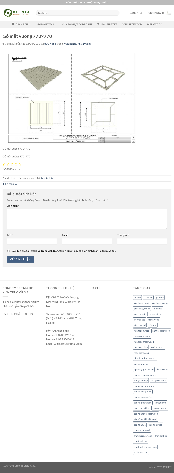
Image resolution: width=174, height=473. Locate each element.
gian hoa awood (141, 303)
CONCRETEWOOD (132, 24)
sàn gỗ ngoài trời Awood (145, 419)
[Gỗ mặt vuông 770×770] (70, 97)
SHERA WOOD (154, 24)
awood (137, 297)
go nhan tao (139, 319)
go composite (140, 314)
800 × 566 (50, 43)
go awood (157, 308)
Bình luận (13, 205)
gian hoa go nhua (142, 308)
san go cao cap (141, 380)
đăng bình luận (47, 178)
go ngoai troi (155, 314)
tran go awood (155, 424)
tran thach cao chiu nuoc (145, 447)
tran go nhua (161, 435)
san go (137, 375)
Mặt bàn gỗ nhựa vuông (77, 43)
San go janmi (160, 402)
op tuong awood (141, 364)
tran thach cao (140, 441)
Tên (10, 235)
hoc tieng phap (141, 347)
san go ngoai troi (141, 408)
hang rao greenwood (144, 341)
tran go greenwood (143, 435)
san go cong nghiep (143, 397)
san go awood (149, 375)
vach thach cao (141, 452)
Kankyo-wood (157, 347)
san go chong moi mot (144, 386)
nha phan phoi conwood (145, 358)
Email (65, 235)
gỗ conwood (140, 325)
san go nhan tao (159, 408)
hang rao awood (141, 330)
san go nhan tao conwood (146, 413)
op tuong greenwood (144, 369)
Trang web (123, 235)
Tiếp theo (10, 183)
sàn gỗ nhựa (140, 424)
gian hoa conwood (160, 303)
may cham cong (141, 353)
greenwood (153, 319)
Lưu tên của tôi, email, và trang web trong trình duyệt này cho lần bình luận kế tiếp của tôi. (64, 250)
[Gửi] (116, 13)
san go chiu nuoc (158, 380)
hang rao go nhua (142, 336)
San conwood (163, 369)
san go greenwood (143, 402)
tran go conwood (142, 430)
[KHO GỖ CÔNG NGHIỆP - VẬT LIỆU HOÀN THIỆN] (17, 13)
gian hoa (160, 297)
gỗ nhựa (152, 325)
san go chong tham (143, 391)
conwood (148, 297)
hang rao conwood (161, 330)
